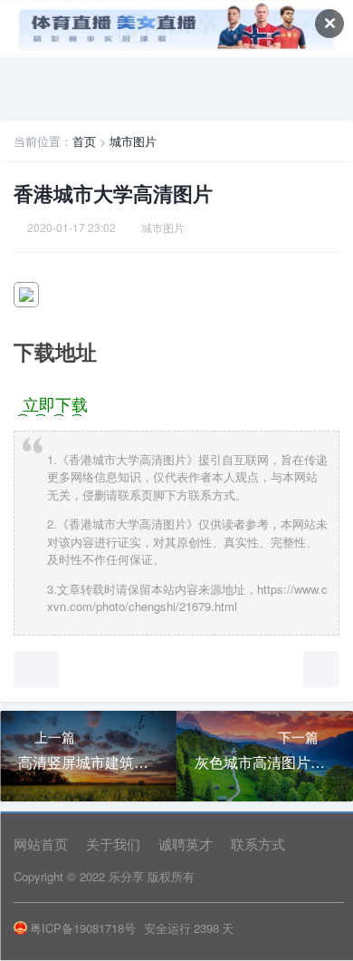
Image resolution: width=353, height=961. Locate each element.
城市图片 (133, 141)
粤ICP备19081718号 (83, 928)
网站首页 (41, 843)
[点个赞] (36, 669)
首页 (84, 141)
